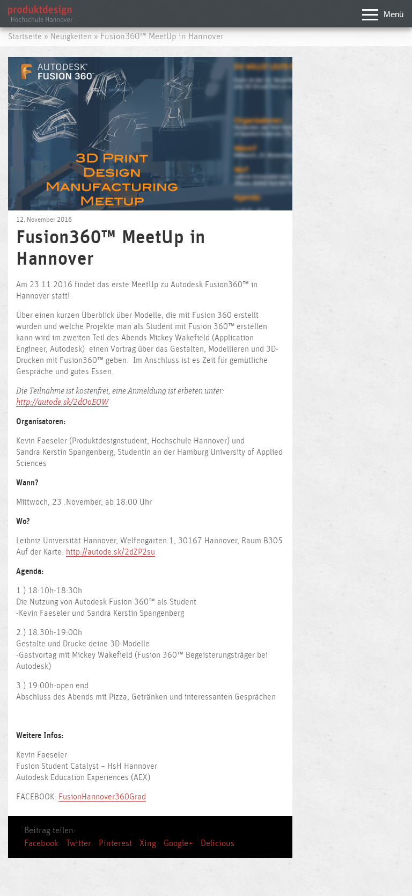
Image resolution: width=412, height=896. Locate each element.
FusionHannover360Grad (102, 797)
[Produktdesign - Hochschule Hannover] (40, 19)
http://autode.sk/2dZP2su (110, 552)
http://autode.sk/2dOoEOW (62, 402)
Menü (393, 14)
